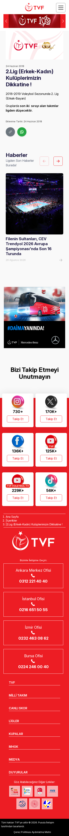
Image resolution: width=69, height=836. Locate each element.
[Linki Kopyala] (10, 131)
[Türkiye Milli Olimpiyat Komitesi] (39, 791)
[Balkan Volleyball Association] (21, 803)
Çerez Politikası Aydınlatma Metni (32, 832)
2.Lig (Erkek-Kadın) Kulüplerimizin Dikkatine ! (34, 524)
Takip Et (17, 419)
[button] (63, 21)
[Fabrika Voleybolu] (14, 791)
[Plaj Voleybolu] (27, 791)
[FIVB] (52, 791)
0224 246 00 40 (33, 667)
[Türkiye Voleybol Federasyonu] (34, 7)
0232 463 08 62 (33, 638)
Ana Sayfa (12, 516)
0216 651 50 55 (33, 610)
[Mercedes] (34, 317)
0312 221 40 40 (33, 581)
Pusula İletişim (46, 822)
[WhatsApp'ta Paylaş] (21, 131)
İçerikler (12, 520)
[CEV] (47, 803)
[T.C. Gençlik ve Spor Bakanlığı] (34, 803)
